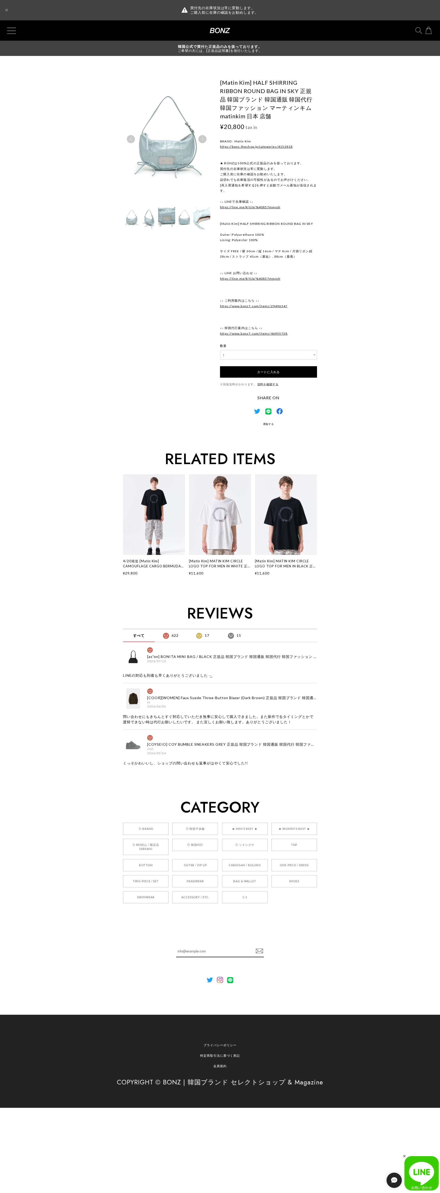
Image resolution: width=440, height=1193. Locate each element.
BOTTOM (146, 865)
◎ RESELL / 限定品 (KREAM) (145, 846)
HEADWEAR (195, 881)
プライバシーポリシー (220, 1045)
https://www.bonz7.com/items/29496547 (253, 306)
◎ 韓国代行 (195, 844)
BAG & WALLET (244, 881)
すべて (139, 635)
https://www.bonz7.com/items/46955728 (253, 333)
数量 (223, 346)
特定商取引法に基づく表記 (220, 1055)
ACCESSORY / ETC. (195, 897)
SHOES (294, 881)
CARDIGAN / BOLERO (245, 865)
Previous (131, 139)
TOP (294, 844)
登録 (259, 951)
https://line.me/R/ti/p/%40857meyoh (250, 207)
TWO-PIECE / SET (146, 881)
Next (202, 139)
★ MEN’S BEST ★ (244, 828)
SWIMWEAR (146, 897)
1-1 (244, 897)
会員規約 (220, 1066)
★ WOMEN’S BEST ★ (294, 828)
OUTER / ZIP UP (195, 865)
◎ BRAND (146, 828)
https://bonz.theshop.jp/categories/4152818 (256, 147)
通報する (268, 423)
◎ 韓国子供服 (195, 828)
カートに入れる (268, 372)
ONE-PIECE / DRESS (294, 865)
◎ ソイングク (244, 844)
